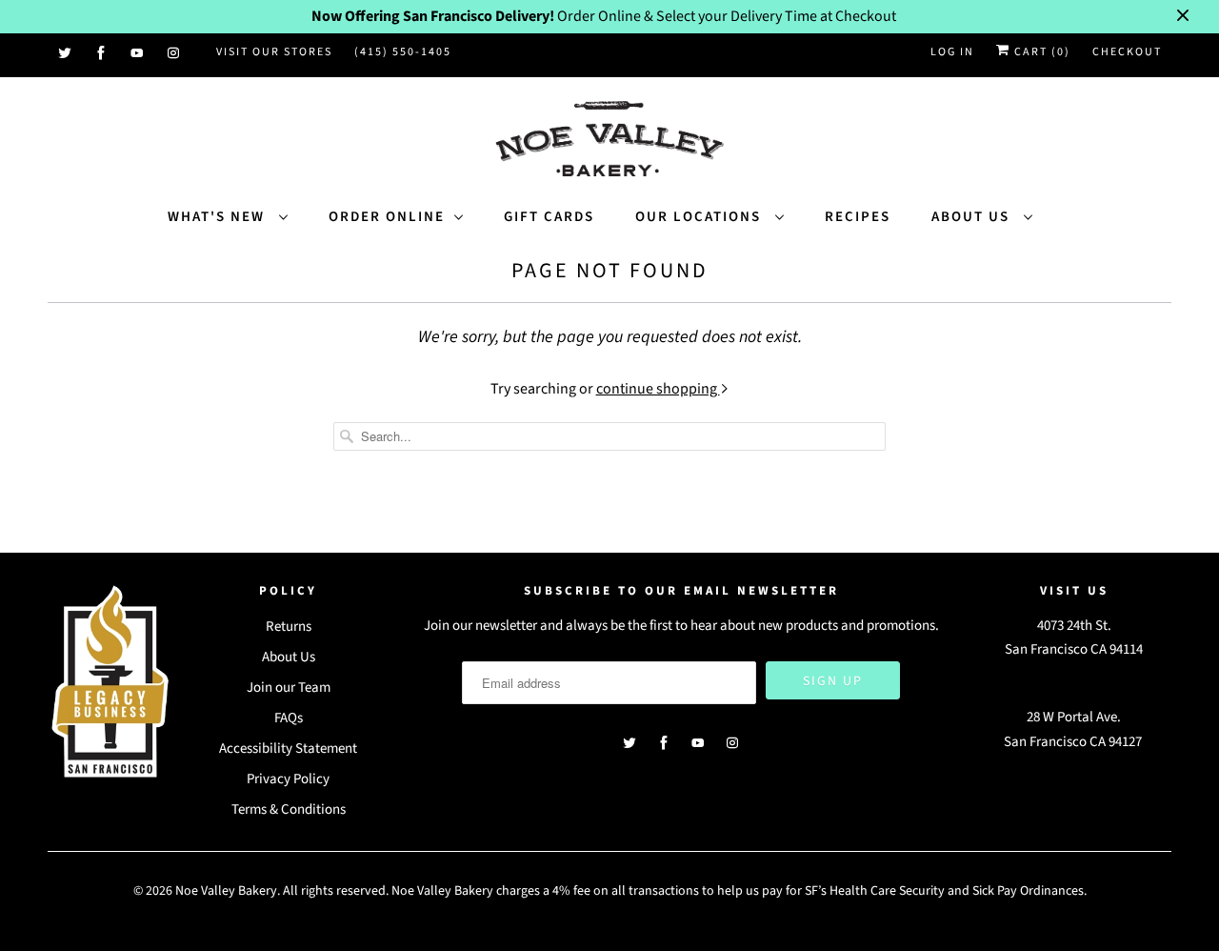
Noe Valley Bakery (226, 890)
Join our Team (288, 688)
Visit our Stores (274, 52)
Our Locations (700, 217)
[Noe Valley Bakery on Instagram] (174, 53)
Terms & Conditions (288, 809)
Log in (952, 52)
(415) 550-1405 (402, 52)
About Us (972, 217)
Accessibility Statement (288, 749)
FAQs (288, 718)
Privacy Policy (288, 779)
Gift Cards (549, 217)
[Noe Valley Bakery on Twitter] (65, 53)
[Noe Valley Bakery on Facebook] (102, 53)
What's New (219, 217)
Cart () (1040, 52)
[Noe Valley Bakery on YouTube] (138, 53)
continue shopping (658, 388)
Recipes (857, 217)
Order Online (387, 217)
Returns (288, 627)
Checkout (1127, 52)
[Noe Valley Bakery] (609, 140)
